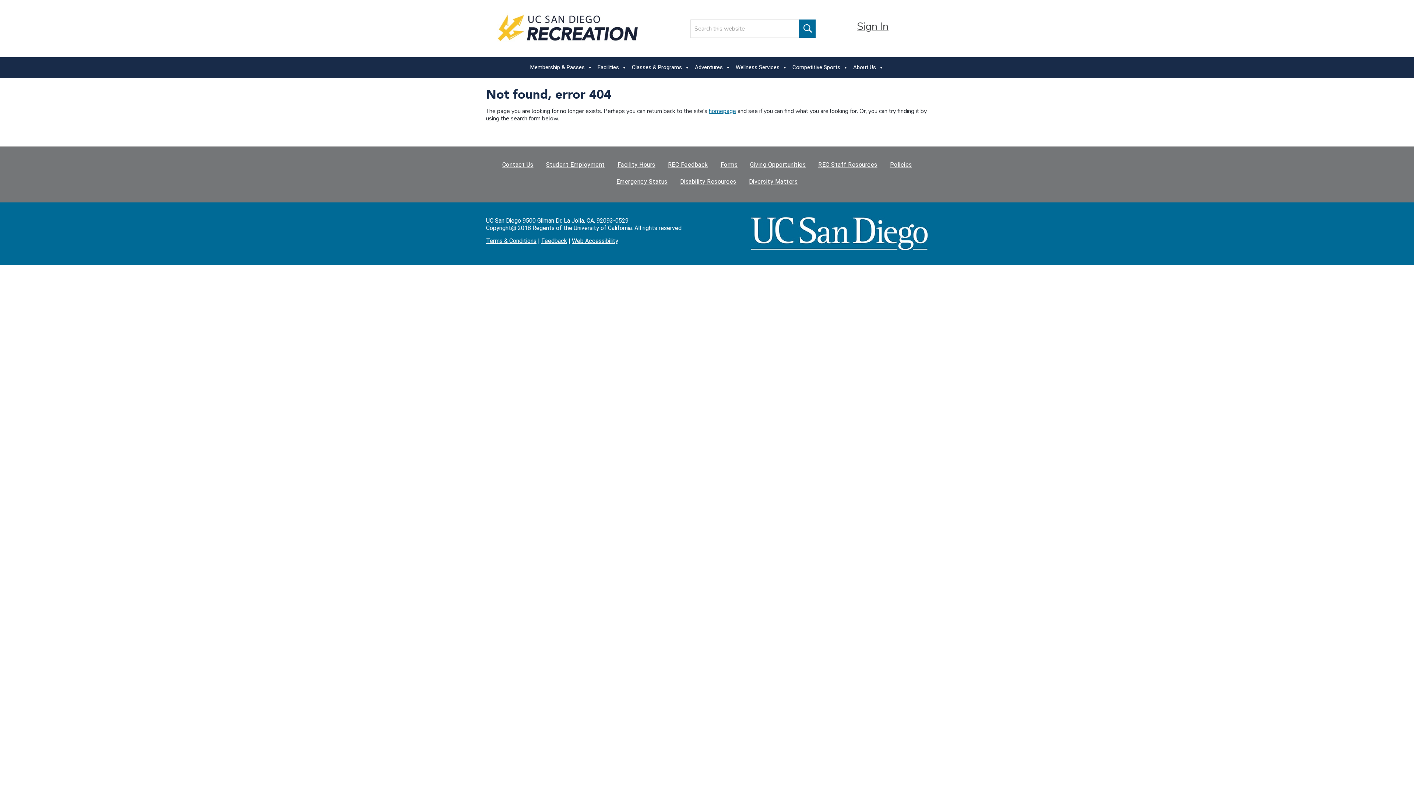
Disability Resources (708, 181)
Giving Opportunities (778, 164)
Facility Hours (636, 164)
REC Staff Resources (847, 164)
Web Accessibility (595, 240)
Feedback (554, 240)
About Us (864, 67)
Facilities (608, 67)
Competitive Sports (816, 67)
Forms (729, 164)
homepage (722, 111)
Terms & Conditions (511, 240)
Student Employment (575, 164)
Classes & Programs (657, 67)
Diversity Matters (773, 181)
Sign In (873, 26)
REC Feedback (688, 164)
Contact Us (518, 164)
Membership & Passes (557, 67)
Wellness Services (758, 67)
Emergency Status (642, 181)
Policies (901, 164)
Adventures (709, 67)
